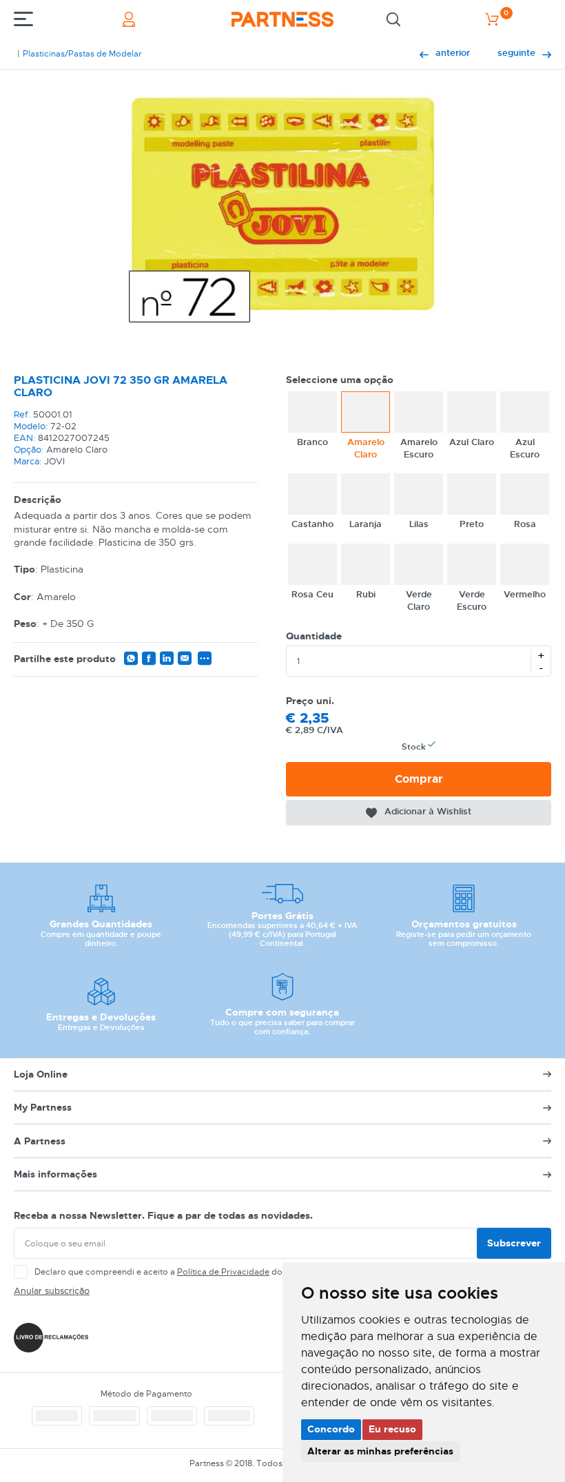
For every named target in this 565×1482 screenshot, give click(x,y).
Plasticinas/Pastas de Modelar (82, 53)
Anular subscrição (52, 1291)
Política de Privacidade (223, 1271)
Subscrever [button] (514, 1243)
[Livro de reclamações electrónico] (51, 1337)
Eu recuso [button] (392, 1429)
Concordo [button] (331, 1429)
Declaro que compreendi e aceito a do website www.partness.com (214, 1271)
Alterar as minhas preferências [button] (380, 1451)
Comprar (419, 779)
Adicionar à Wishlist (427, 811)
